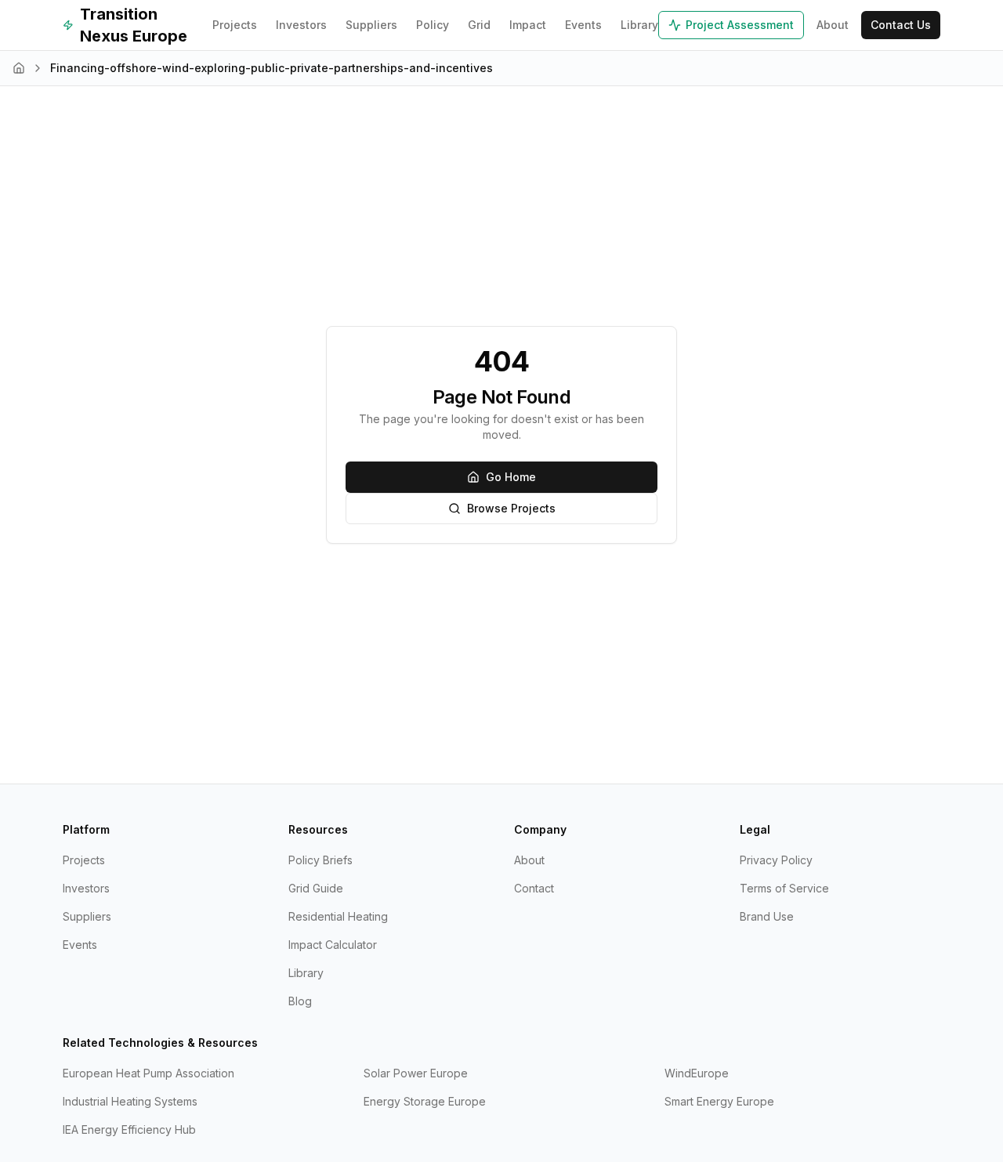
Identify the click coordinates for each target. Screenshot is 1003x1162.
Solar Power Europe (416, 1073)
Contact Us (901, 24)
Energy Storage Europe (425, 1101)
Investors (301, 24)
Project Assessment (740, 24)
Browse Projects (511, 508)
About (833, 24)
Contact (534, 888)
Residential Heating (338, 916)
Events (583, 24)
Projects (234, 24)
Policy (432, 24)
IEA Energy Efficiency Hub (129, 1129)
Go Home (511, 476)
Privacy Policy (776, 860)
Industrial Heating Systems (130, 1101)
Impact (527, 24)
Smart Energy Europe (719, 1101)
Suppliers (371, 24)
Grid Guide (315, 888)
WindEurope (696, 1073)
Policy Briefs (320, 860)
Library (639, 24)
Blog (300, 1001)
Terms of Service (784, 888)
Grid (479, 24)
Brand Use (767, 916)
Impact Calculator (332, 944)
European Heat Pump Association (148, 1073)
